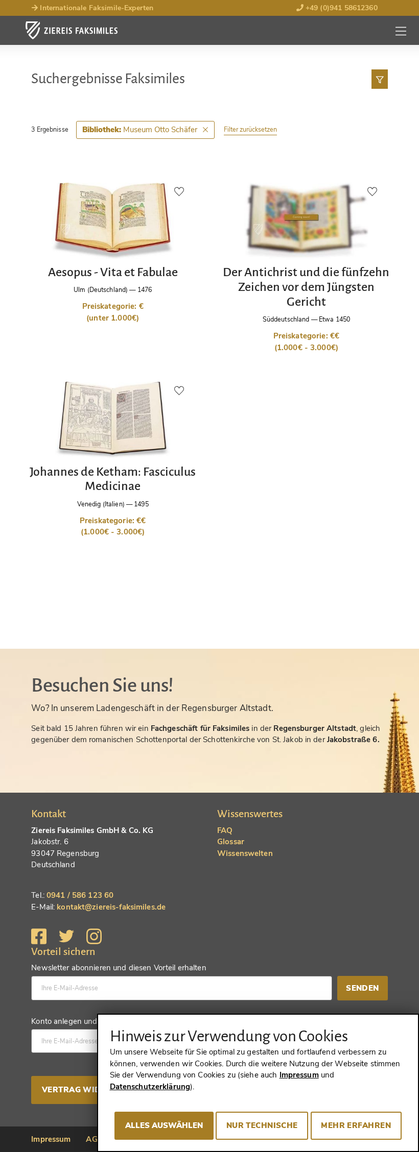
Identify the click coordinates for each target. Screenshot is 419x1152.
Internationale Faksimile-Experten (95, 8)
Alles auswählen (164, 1125)
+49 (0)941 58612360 (341, 8)
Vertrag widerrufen (90, 1090)
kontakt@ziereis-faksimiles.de (111, 907)
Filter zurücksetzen (250, 129)
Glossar (230, 842)
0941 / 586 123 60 (79, 895)
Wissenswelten (245, 853)
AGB (94, 1139)
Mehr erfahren (356, 1125)
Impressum (51, 1139)
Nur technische (262, 1125)
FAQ (224, 830)
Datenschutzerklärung (150, 1087)
